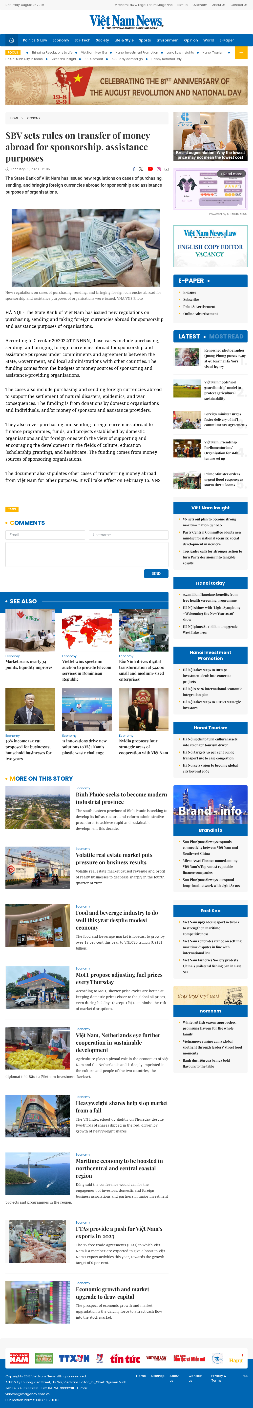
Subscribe (191, 299)
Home (14, 118)
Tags (12, 509)
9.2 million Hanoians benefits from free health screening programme (210, 597)
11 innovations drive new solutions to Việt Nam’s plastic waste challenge (84, 746)
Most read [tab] (226, 336)
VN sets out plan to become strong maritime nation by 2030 (209, 522)
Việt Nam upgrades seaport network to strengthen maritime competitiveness (211, 928)
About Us (219, 5)
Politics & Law (35, 40)
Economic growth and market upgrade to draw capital (112, 1292)
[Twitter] (141, 169)
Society (102, 40)
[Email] (167, 169)
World (208, 40)
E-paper (191, 280)
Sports (145, 40)
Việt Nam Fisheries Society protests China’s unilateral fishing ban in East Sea (212, 966)
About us (174, 1378)
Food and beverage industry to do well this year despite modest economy (117, 920)
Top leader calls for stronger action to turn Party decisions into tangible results (212, 557)
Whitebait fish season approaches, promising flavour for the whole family (209, 1028)
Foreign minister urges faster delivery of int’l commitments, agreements (225, 419)
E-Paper (227, 40)
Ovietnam (199, 5)
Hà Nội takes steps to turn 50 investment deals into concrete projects (207, 675)
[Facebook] (134, 169)
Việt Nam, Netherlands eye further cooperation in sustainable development (118, 1042)
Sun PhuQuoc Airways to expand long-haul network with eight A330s (211, 882)
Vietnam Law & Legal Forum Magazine (143, 5)
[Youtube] (150, 169)
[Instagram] (159, 169)
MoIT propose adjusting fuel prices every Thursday (119, 978)
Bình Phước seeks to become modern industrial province (121, 798)
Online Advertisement (200, 313)
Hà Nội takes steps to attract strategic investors (212, 704)
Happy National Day (166, 59)
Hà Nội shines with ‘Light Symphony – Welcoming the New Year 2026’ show (211, 613)
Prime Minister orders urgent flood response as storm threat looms (223, 479)
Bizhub (182, 5)
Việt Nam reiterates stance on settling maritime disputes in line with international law (212, 947)
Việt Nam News (126, 22)
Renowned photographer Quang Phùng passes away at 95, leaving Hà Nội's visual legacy (225, 358)
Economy (61, 40)
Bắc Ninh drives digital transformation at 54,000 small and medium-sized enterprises (141, 670)
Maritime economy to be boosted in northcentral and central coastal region (119, 1168)
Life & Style (124, 40)
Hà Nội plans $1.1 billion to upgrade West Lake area (210, 629)
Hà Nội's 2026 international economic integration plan (212, 691)
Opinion (191, 40)
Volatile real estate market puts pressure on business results (114, 858)
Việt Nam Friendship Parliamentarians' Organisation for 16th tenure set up (221, 450)
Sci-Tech (82, 40)
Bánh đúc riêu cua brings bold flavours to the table (206, 1063)
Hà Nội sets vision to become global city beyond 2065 (210, 768)
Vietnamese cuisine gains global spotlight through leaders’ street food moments (212, 1047)
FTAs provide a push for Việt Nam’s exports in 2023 (119, 1232)
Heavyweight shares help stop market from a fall (122, 1106)
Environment (167, 40)
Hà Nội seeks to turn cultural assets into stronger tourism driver (210, 742)
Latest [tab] (189, 336)
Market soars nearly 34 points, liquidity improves (28, 664)
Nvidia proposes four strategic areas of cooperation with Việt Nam (143, 746)
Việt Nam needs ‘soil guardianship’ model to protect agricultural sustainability (222, 390)
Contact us (196, 1378)
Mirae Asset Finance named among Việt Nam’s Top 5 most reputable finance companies (210, 866)
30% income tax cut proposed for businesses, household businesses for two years (28, 749)
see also (23, 601)
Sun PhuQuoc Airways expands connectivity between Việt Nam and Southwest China (210, 847)
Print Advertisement (199, 306)
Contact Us (239, 5)
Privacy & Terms (219, 1378)
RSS (245, 1375)
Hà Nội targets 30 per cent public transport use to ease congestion (208, 755)
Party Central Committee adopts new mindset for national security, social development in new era (212, 538)
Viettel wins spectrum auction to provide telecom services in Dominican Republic (86, 670)
